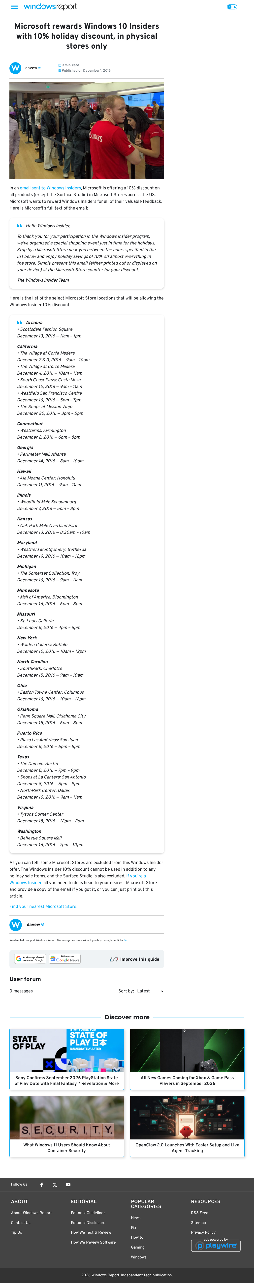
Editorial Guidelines (88, 1213)
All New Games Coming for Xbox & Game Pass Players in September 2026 (187, 1081)
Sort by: (126, 991)
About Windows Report (31, 1213)
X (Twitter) (55, 1185)
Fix (133, 1227)
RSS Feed (199, 1213)
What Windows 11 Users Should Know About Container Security (66, 1148)
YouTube (68, 1185)
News (136, 1218)
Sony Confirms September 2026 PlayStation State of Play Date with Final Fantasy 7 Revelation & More (67, 1081)
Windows (139, 1257)
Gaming (138, 1247)
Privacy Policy (203, 1232)
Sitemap (198, 1223)
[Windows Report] (50, 6)
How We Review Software (93, 1242)
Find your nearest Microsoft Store (42, 907)
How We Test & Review (91, 1232)
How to (137, 1237)
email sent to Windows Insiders (50, 188)
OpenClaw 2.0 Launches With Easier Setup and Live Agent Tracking (187, 1148)
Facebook (41, 1185)
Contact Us (21, 1223)
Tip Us (16, 1232)
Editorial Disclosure (88, 1223)
